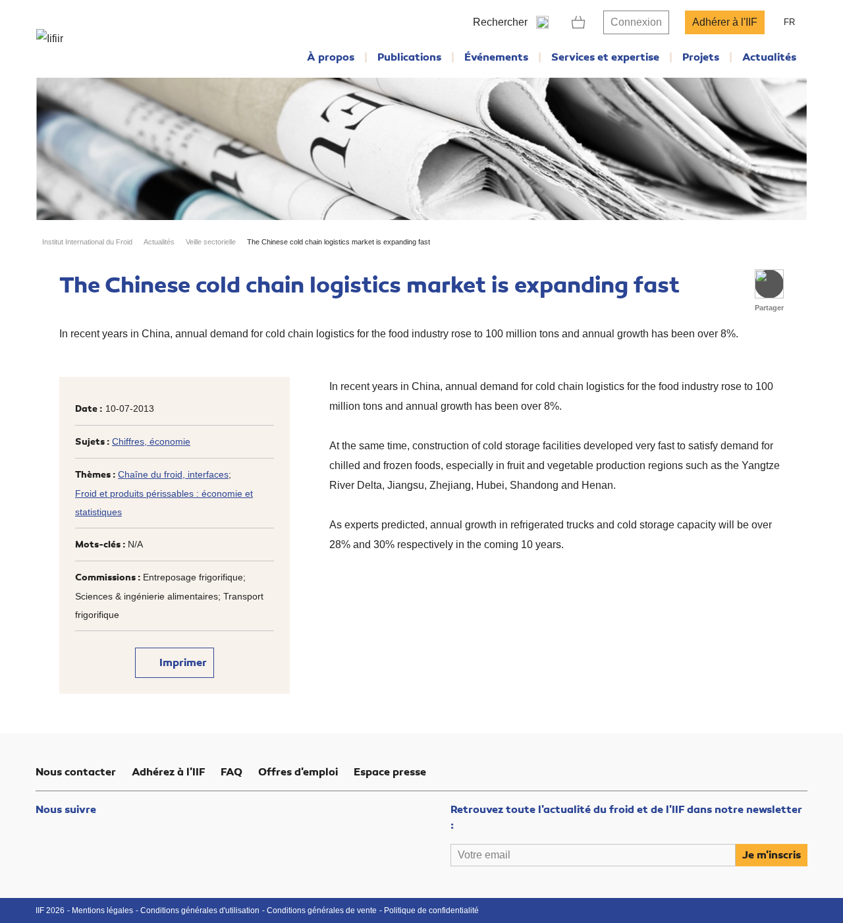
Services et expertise (605, 57)
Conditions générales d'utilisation (199, 910)
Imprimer (182, 662)
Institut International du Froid (87, 242)
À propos (330, 57)
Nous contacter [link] (76, 772)
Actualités (769, 57)
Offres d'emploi (298, 772)
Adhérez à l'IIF (168, 772)
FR (789, 22)
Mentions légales (102, 910)
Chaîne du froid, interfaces (173, 474)
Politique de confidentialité (431, 910)
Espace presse (390, 772)
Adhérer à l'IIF (724, 22)
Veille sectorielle (211, 242)
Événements (496, 57)
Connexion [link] (636, 22)
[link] (578, 22)
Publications (409, 57)
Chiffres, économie (151, 441)
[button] (769, 283)
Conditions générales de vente (322, 910)
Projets (700, 57)
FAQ (231, 772)
